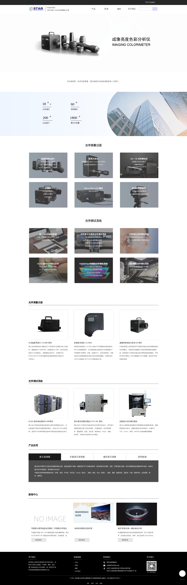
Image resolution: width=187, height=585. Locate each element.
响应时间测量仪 (139, 188)
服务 (119, 9)
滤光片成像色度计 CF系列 (48, 167)
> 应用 (76, 565)
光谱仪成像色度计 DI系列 (48, 164)
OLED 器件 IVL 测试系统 (48, 266)
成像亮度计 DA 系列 (48, 161)
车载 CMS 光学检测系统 (93, 243)
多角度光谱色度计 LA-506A (93, 164)
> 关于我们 (77, 571)
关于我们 (132, 9)
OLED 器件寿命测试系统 (48, 269)
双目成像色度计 (48, 170)
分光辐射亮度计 (48, 191)
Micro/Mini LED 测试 (93, 188)
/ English (152, 2)
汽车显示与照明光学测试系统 (93, 234)
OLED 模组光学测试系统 (93, 266)
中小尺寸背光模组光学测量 (139, 266)
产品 (94, 9)
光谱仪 (48, 188)
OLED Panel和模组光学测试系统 (93, 264)
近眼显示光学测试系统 (139, 234)
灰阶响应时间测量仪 (139, 191)
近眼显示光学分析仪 (139, 161)
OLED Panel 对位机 (93, 272)
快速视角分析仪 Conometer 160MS (93, 161)
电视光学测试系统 (48, 240)
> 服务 (76, 568)
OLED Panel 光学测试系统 (93, 269)
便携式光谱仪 (48, 194)
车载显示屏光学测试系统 (93, 237)
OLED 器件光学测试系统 (48, 264)
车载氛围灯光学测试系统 (93, 246)
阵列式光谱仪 (93, 191)
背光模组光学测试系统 (139, 264)
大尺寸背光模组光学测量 (139, 269)
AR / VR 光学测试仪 (139, 159)
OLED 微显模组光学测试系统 (139, 240)
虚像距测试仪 (139, 164)
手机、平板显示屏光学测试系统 (48, 237)
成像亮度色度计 (48, 159)
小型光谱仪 (48, 197)
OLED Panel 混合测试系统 (93, 275)
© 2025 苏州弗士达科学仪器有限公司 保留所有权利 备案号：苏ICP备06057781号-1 (95, 578)
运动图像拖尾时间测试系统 (139, 194)
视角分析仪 (93, 159)
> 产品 (76, 562)
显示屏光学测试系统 (48, 234)
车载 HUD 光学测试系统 (93, 240)
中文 (147, 2)
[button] (91, 70)
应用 (106, 9)
